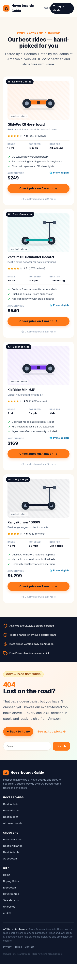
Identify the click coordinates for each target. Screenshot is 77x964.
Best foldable (11, 852)
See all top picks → (51, 731)
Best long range (13, 846)
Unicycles (9, 906)
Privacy (7, 946)
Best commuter (12, 839)
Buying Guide (11, 881)
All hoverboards (12, 823)
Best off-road (11, 810)
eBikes (7, 913)
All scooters (10, 858)
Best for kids (10, 804)
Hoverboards (11, 894)
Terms (18, 946)
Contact (29, 946)
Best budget (10, 817)
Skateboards (11, 900)
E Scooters (10, 887)
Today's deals (58, 8)
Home (6, 875)
